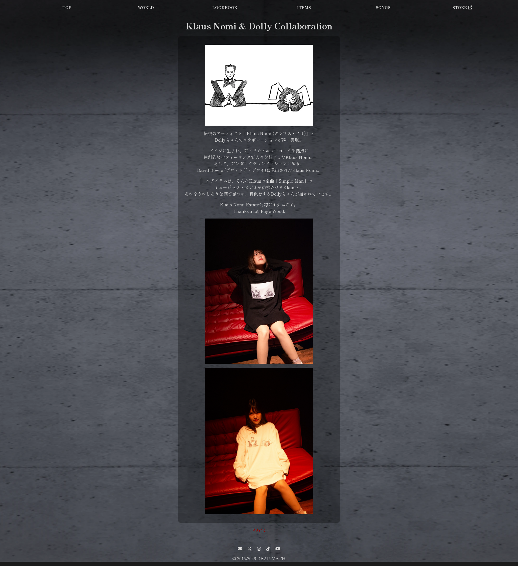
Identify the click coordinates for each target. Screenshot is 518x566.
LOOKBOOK (224, 7)
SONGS (383, 7)
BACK (259, 530)
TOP (66, 7)
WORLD (146, 7)
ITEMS (304, 7)
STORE (460, 7)
